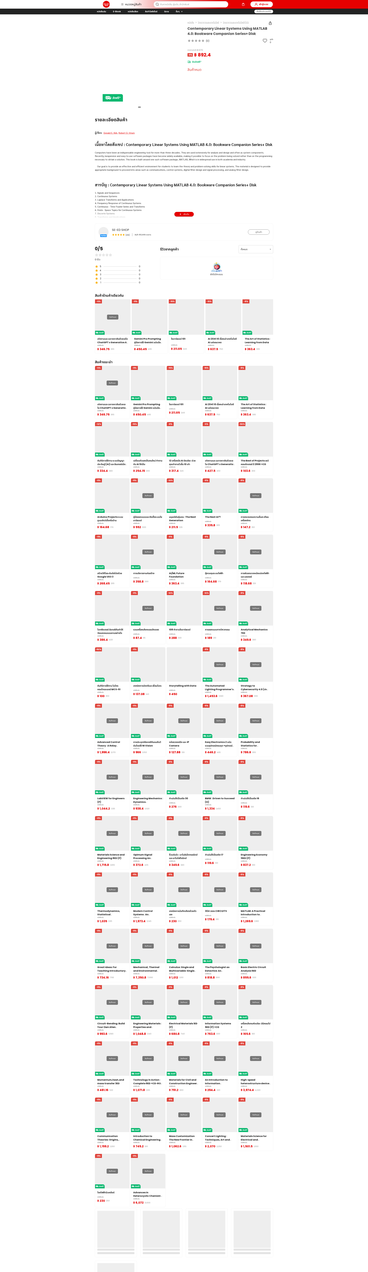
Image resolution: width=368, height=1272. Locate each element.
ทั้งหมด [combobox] (244, 249)
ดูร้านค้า (258, 232)
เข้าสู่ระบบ (263, 4)
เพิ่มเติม (186, 214)
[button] (263, 11)
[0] (243, 4)
